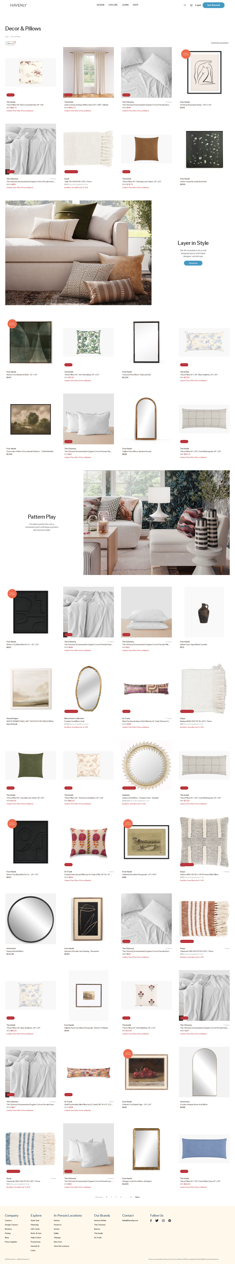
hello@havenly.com (130, 1220)
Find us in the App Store (156, 1259)
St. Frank (97, 1238)
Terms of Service (178, 1259)
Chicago (57, 1238)
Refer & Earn (36, 1233)
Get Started (213, 5)
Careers (8, 1220)
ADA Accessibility (189, 1259)
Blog (7, 1238)
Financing (35, 1225)
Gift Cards (35, 1229)
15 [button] (131, 1197)
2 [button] (111, 1197)
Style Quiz (35, 1220)
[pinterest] (169, 1220)
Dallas (56, 1233)
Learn (33, 1250)
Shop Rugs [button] (193, 263)
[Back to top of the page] (227, 1251)
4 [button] (120, 1197)
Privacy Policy (168, 1259)
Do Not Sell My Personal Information (207, 1259)
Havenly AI (35, 1246)
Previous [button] (99, 1197)
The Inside (98, 1233)
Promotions (36, 1242)
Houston (57, 1225)
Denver (57, 1220)
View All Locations (61, 1246)
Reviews (8, 1229)
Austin (56, 1229)
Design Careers (11, 1225)
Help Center (36, 1238)
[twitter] (157, 1220)
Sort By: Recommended (219, 43)
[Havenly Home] (26, 5)
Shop (6, 37)
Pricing (8, 1233)
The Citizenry (99, 1225)
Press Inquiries (11, 1242)
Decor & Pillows (16, 37)
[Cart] (191, 5)
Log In (198, 5)
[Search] (184, 5)
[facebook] (151, 1220)
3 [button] (116, 1197)
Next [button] (137, 1197)
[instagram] (163, 1220)
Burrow (97, 1229)
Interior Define (100, 1220)
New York (58, 1242)
